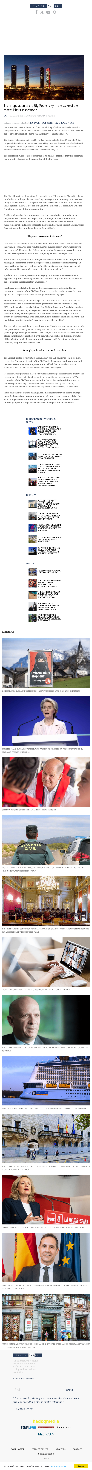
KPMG (64, 123)
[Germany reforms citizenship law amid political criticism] (46, 782)
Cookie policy (46, 1454)
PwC (72, 123)
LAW (6, 116)
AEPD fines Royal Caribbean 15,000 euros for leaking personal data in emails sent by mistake (44, 1109)
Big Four (35, 123)
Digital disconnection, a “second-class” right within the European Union (36, 990)
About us (61, 1449)
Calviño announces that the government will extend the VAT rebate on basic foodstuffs (43, 1228)
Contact (77, 1449)
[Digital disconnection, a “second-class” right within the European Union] (46, 962)
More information (58, 1466)
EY (56, 123)
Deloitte (47, 123)
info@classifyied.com (23, 1379)
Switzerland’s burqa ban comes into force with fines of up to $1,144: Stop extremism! (41, 691)
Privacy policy (40, 1449)
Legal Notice (17, 1449)
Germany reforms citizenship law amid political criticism (29, 810)
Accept (81, 1466)
